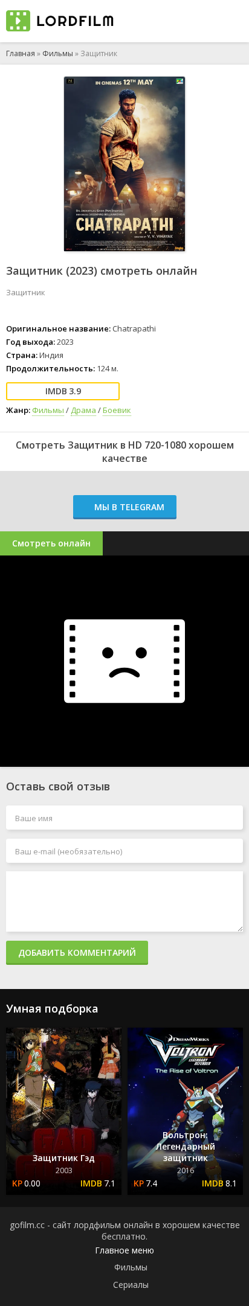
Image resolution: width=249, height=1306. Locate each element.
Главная (20, 53)
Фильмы (57, 53)
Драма (83, 410)
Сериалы (131, 1284)
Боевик (117, 410)
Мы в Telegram (128, 507)
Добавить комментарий (77, 952)
